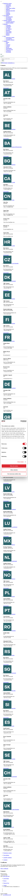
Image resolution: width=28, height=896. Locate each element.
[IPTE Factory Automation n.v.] (8, 62)
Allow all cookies (14, 466)
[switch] (24, 448)
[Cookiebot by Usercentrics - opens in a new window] (20, 421)
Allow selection (14, 469)
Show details (20, 461)
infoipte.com (6, 876)
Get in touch (6, 88)
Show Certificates (4, 868)
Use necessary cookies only (14, 473)
